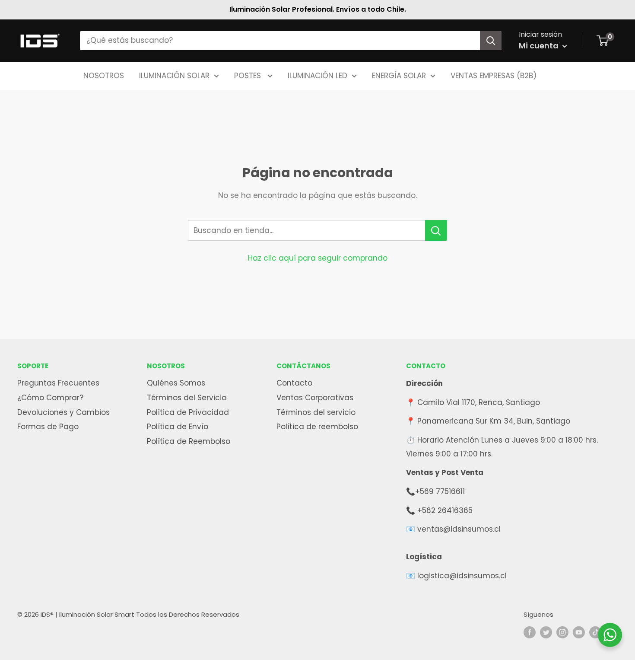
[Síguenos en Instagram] (562, 632)
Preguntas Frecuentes (58, 383)
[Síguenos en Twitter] (546, 632)
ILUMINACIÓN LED (317, 75)
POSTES (248, 75)
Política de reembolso (317, 426)
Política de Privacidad (188, 412)
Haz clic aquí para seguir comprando (317, 258)
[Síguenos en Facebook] (530, 632)
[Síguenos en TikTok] (595, 632)
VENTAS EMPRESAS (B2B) (494, 75)
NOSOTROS (103, 75)
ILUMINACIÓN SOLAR (174, 75)
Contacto (294, 383)
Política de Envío (177, 426)
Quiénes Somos (176, 383)
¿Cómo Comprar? (50, 397)
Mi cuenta (539, 45)
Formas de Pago (48, 426)
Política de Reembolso (188, 441)
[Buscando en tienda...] (436, 230)
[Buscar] (491, 40)
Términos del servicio (316, 412)
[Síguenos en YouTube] (579, 632)
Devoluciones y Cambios (63, 412)
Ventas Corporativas (314, 397)
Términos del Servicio (186, 397)
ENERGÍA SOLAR (399, 75)
